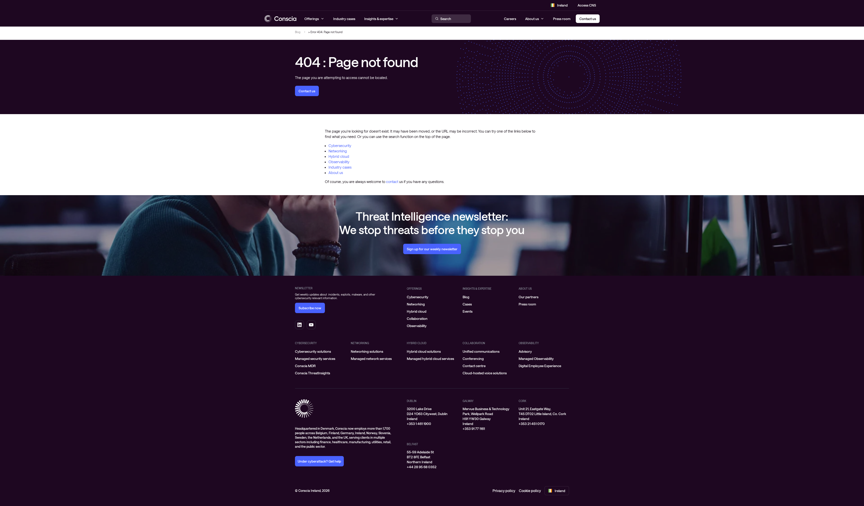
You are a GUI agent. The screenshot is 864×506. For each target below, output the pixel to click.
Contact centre (474, 366)
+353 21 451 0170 (532, 424)
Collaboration (417, 318)
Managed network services (371, 359)
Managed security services (315, 359)
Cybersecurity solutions (313, 351)
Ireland (562, 5)
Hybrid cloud (338, 156)
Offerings (414, 288)
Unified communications (481, 351)
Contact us (307, 91)
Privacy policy (504, 490)
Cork (522, 400)
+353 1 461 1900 (419, 424)
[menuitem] (432, 297)
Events (467, 311)
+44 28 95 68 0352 (421, 467)
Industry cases (339, 167)
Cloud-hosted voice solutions (485, 373)
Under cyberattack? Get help (319, 461)
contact (392, 181)
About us (532, 19)
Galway (468, 400)
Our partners (528, 297)
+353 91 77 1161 (474, 429)
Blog (297, 32)
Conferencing (473, 359)
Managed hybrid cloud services (430, 359)
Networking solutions (367, 351)
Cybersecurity (339, 145)
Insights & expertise (477, 288)
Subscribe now (310, 308)
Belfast (412, 444)
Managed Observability (536, 359)
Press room (561, 19)
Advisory (525, 351)
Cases (467, 304)
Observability (338, 162)
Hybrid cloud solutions (424, 351)
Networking (337, 151)
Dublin (411, 400)
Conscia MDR (305, 366)
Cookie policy (530, 490)
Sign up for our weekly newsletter (432, 249)
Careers (510, 19)
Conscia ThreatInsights (312, 373)
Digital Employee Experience (540, 366)
